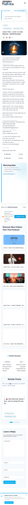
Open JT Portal (9, 502)
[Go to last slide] (4, 397)
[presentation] (14, 389)
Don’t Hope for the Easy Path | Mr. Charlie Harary (7, 366)
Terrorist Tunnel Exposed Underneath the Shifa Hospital (20, 366)
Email (6, 470)
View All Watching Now (19, 10)
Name (6, 462)
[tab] (11, 422)
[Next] (24, 397)
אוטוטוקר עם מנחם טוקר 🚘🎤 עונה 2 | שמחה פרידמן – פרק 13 (14, 401)
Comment (7, 441)
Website (6, 477)
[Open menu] (24, 3)
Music (6, 25)
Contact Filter (20, 216)
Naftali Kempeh (8, 28)
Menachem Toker (10, 413)
